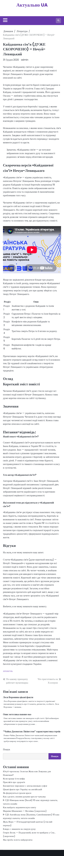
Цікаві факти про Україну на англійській (22, 789)
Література (8, 671)
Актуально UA (32, 5)
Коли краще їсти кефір (14, 778)
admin (24, 59)
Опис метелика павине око (17, 714)
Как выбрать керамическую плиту (19, 807)
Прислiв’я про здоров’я (14, 782)
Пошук (6, 749)
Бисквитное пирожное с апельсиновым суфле (25, 785)
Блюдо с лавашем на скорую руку (19, 829)
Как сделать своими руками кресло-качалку (24, 796)
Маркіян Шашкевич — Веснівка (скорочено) (25, 811)
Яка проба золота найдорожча (17, 839)
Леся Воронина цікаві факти (18, 697)
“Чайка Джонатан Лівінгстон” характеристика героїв (31, 731)
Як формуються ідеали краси (17, 793)
